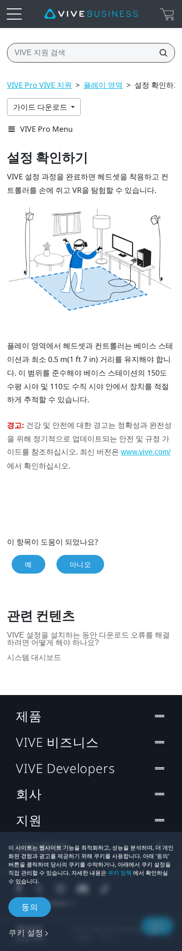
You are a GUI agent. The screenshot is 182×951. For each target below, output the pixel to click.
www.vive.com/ (145, 452)
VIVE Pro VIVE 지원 (39, 85)
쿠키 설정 (25, 932)
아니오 (80, 564)
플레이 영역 (103, 85)
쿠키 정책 (120, 873)
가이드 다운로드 (41, 107)
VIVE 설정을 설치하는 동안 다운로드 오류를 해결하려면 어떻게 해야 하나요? (88, 638)
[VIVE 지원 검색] (161, 52)
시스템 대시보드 (34, 657)
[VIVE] (91, 14)
